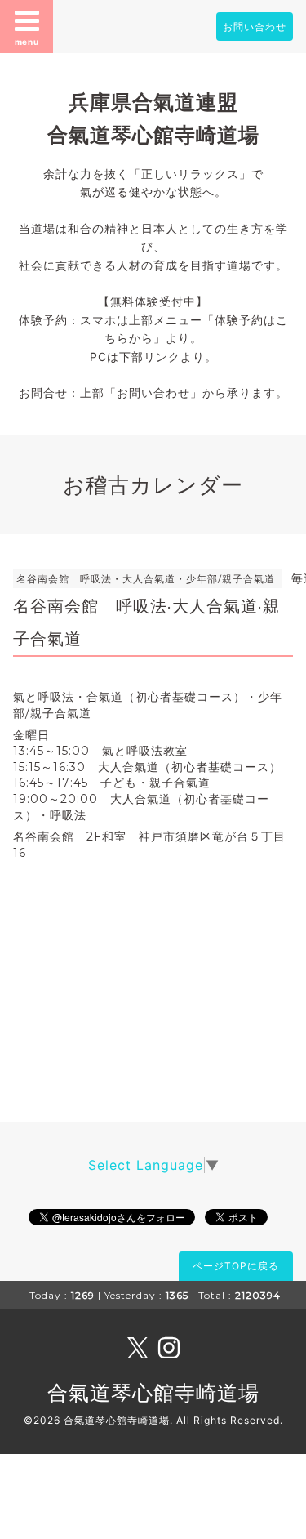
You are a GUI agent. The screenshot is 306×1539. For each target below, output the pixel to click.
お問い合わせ (254, 26)
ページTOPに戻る (236, 1266)
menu (27, 42)
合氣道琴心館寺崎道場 (153, 1393)
